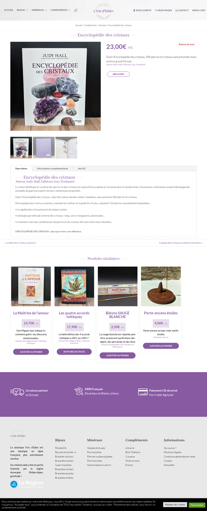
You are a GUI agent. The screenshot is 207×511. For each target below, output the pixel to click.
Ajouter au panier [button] (31, 351)
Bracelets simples (64, 460)
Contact (183, 10)
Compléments (59, 10)
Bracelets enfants (64, 477)
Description (21, 168)
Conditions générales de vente (179, 456)
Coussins (130, 456)
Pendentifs (60, 448)
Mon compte (143, 10)
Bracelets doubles (64, 473)
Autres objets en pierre (99, 465)
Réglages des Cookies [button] (175, 504)
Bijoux (21, 10)
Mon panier (164, 10)
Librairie (102, 25)
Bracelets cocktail (64, 469)
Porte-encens (132, 460)
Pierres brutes (94, 460)
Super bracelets (63, 465)
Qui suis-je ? (170, 448)
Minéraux (38, 10)
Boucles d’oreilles (64, 452)
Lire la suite (118, 74)
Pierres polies (94, 452)
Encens (129, 465)
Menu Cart (198, 10)
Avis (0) (81, 168)
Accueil (8, 10)
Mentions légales (172, 452)
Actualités (169, 465)
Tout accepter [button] (197, 505)
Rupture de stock (74, 351)
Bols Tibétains (132, 452)
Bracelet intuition (64, 456)
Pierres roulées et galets (99, 456)
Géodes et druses (96, 448)
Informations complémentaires (52, 168)
